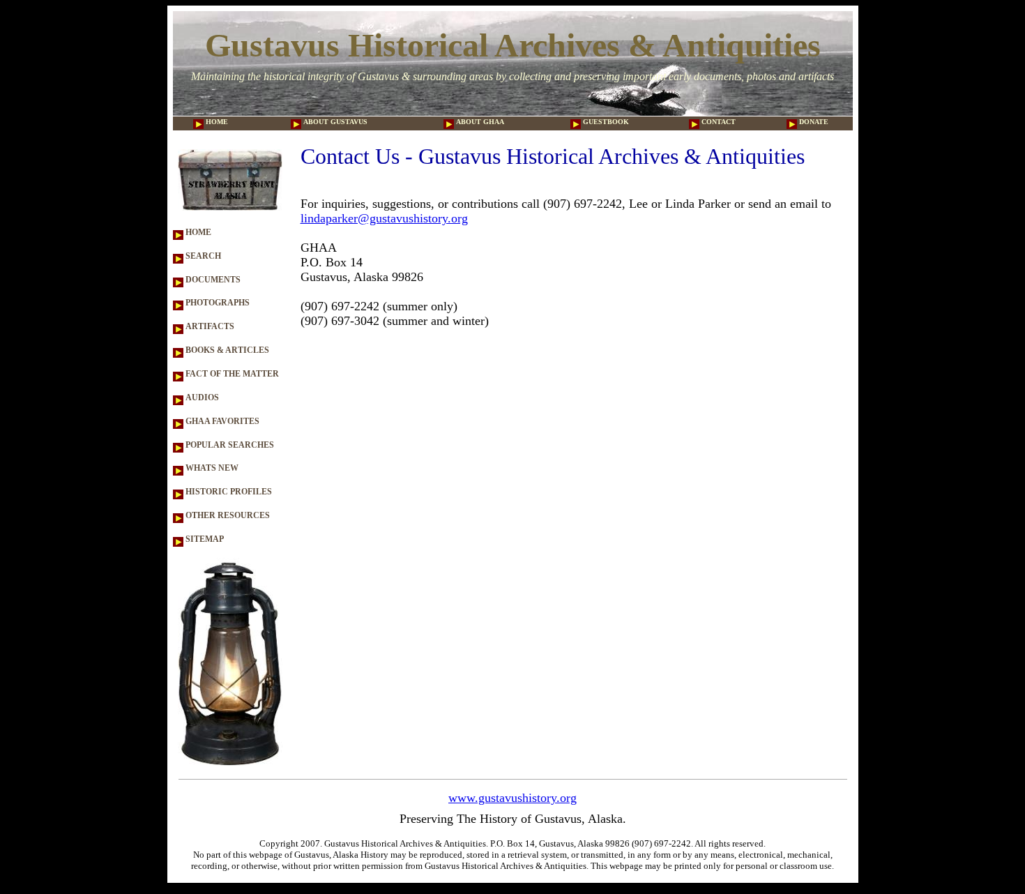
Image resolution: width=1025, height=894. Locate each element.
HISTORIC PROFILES (227, 492)
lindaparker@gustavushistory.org (384, 218)
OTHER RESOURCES (226, 515)
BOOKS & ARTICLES (226, 350)
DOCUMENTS (212, 280)
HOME (216, 122)
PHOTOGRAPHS (216, 303)
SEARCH (202, 256)
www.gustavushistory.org (512, 798)
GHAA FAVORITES (221, 421)
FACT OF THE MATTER (231, 374)
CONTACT (717, 122)
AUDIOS (201, 397)
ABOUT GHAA (479, 122)
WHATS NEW (210, 468)
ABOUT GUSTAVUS (334, 122)
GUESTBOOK (605, 122)
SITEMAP (203, 539)
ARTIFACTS (208, 326)
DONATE (812, 122)
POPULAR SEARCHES (228, 445)
